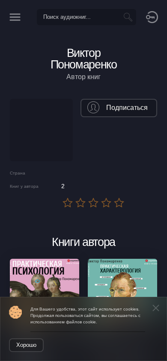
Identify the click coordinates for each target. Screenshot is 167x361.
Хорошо (26, 345)
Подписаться (127, 107)
